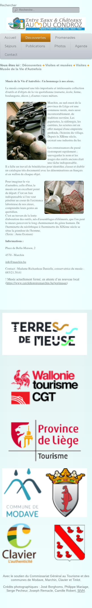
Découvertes (35, 37)
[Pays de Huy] (44, 333)
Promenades (65, 37)
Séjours (10, 46)
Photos (60, 46)
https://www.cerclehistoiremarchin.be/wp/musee (36, 283)
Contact (11, 54)
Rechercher (8, 5)
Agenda (81, 46)
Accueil (10, 37)
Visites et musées (58, 65)
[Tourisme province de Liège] (44, 440)
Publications (35, 46)
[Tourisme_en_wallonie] (44, 387)
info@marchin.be (15, 262)
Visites (81, 65)
